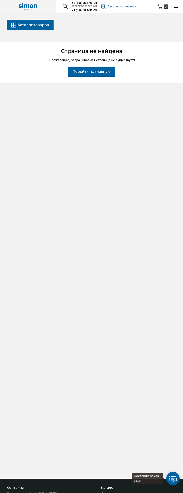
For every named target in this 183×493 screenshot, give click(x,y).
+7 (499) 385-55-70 (84, 10)
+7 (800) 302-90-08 (84, 2)
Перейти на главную (91, 72)
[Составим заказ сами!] (173, 478)
